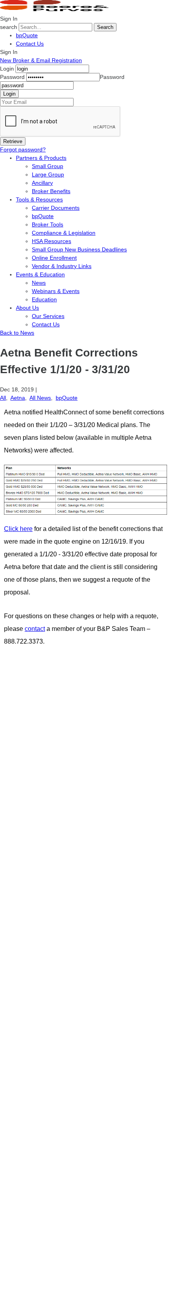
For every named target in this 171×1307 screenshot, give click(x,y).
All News (40, 398)
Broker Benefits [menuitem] (51, 191)
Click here (18, 528)
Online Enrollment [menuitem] (54, 258)
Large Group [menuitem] (48, 174)
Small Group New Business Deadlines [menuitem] (79, 249)
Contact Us (30, 43)
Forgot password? (23, 149)
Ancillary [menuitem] (42, 183)
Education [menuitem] (44, 299)
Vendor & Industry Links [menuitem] (61, 266)
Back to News (17, 333)
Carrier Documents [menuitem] (56, 208)
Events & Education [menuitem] (40, 274)
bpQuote (27, 35)
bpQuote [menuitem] (43, 216)
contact (35, 628)
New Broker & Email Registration (41, 60)
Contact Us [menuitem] (46, 324)
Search (105, 27)
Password (12, 77)
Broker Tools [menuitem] (47, 224)
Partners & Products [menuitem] (41, 158)
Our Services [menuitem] (48, 316)
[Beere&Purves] (57, 10)
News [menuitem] (39, 283)
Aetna (17, 398)
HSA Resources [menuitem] (51, 241)
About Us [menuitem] (27, 308)
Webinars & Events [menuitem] (56, 291)
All (3, 398)
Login (7, 68)
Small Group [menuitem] (47, 166)
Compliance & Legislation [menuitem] (63, 233)
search (8, 27)
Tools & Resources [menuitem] (39, 199)
